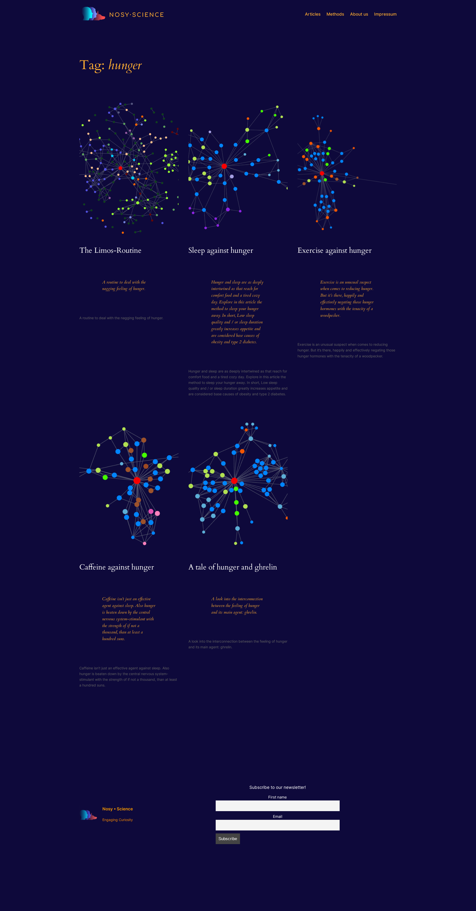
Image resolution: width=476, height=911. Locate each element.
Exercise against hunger (335, 250)
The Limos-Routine (110, 250)
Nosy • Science (117, 808)
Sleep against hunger (220, 250)
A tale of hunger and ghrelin (232, 567)
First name (277, 797)
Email (277, 816)
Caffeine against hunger (116, 567)
